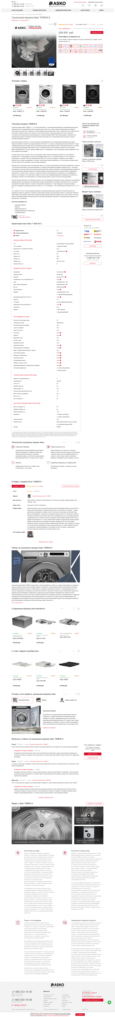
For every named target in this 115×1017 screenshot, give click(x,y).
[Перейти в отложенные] (83, 5)
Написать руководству (92, 1000)
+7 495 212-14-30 (18, 4)
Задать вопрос (93, 754)
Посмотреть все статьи (92, 219)
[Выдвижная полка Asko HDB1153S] (69, 622)
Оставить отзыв (18, 486)
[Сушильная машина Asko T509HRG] (93, 94)
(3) (78, 107)
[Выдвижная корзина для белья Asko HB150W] (46, 664)
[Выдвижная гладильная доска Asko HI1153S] (46, 622)
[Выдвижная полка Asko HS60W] (22, 664)
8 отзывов (70, 24)
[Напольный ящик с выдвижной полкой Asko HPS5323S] (22, 622)
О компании (65, 995)
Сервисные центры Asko (50, 998)
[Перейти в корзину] (95, 5)
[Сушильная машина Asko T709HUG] (69, 94)
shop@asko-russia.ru (89, 993)
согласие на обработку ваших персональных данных (42, 1014)
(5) (101, 107)
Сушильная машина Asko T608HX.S (39, 744)
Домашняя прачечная (63, 10)
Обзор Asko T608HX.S (24, 217)
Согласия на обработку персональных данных (57, 1015)
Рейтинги (64, 1004)
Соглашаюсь (80, 1014)
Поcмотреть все (93, 758)
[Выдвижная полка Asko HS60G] (69, 664)
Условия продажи (66, 1009)
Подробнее (92, 246)
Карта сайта (85, 1009)
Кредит (46, 1000)
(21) (31, 107)
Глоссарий (65, 1000)
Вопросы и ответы (67, 1002)
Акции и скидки (66, 996)
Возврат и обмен (48, 1002)
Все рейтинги (93, 169)
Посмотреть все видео (94, 803)
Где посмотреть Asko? (80, 2)
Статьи (64, 998)
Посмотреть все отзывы (71, 486)
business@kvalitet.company (92, 996)
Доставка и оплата (49, 995)
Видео (64, 1006)
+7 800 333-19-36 (18, 6)
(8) (54, 633)
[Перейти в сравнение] (89, 5)
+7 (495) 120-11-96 (92, 258)
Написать (93, 263)
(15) (54, 107)
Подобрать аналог (97, 32)
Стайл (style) (60, 235)
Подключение (47, 996)
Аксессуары (85, 10)
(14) (31, 675)
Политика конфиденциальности (51, 1009)
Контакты (46, 1006)
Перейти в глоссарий (49, 727)
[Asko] (57, 4)
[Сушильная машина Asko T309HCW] (46, 94)
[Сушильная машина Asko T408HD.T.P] (22, 94)
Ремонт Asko (47, 1004)
